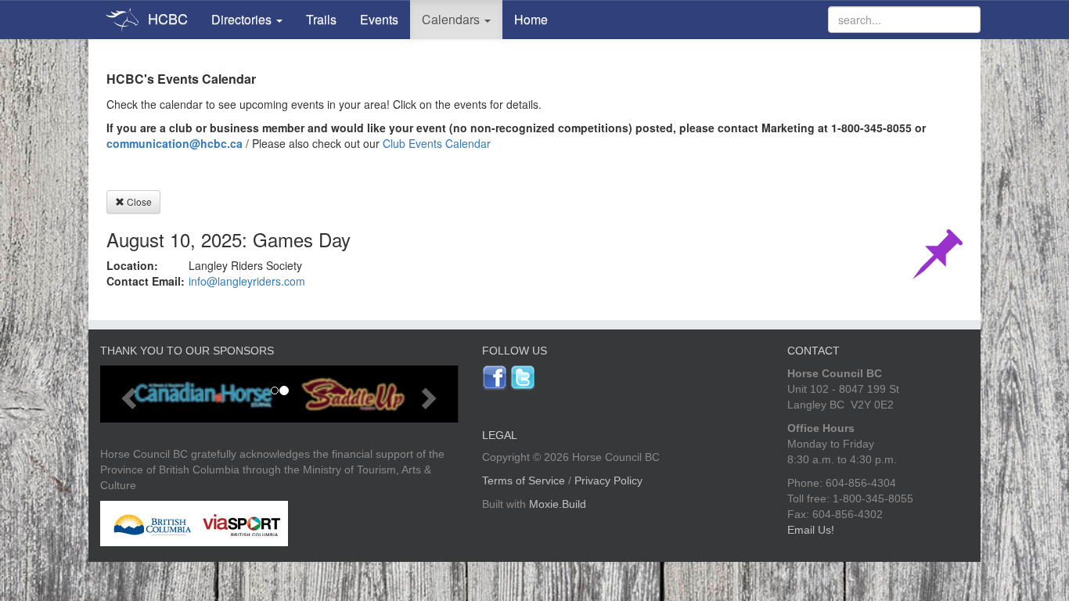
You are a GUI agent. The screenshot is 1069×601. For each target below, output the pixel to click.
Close (138, 201)
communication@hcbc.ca (174, 143)
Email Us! (810, 530)
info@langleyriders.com (247, 281)
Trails (321, 19)
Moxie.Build (557, 504)
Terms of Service (523, 480)
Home (531, 19)
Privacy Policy (608, 480)
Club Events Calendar (437, 143)
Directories (243, 19)
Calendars (452, 19)
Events (379, 19)
